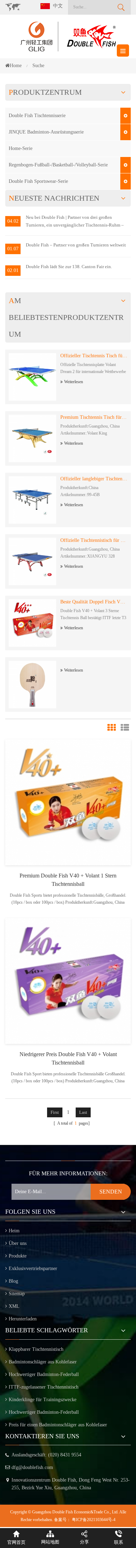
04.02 (12, 221)
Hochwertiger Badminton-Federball (44, 1374)
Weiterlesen (73, 381)
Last (83, 1112)
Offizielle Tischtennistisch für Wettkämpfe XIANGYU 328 (93, 540)
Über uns (18, 1243)
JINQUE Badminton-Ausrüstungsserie (46, 132)
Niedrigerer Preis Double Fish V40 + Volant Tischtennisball (68, 1058)
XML (14, 1306)
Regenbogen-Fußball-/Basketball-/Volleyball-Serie (58, 164)
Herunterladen (23, 1318)
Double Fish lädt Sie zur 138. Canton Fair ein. (69, 266)
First (55, 1112)
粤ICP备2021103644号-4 (93, 1519)
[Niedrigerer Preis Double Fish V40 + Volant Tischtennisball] (68, 980)
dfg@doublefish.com (32, 1467)
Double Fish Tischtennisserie (37, 115)
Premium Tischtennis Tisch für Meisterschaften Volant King (93, 417)
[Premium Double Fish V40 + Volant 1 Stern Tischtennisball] (68, 801)
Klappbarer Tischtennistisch (36, 1349)
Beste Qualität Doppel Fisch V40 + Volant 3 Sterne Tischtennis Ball (93, 601)
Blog (13, 1281)
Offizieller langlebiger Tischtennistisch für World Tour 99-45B (93, 478)
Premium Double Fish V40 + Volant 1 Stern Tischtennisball (68, 880)
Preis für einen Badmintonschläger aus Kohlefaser (58, 1424)
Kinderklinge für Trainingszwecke (42, 1399)
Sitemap (17, 1293)
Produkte (18, 1256)
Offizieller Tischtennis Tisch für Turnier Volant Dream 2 (93, 355)
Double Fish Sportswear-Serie (38, 181)
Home (16, 65)
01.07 (12, 248)
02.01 (12, 270)
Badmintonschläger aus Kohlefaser (43, 1361)
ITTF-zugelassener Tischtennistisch (43, 1387)
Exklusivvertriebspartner (33, 1268)
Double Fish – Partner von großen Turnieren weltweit (76, 245)
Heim (14, 1230)
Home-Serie (20, 148)
